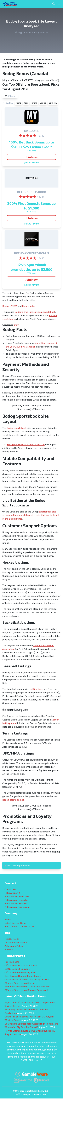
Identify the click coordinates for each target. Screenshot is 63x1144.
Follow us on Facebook (17, 896)
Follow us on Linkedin (16, 899)
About (8, 919)
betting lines (36, 688)
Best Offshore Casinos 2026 (19, 926)
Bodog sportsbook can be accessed (26, 444)
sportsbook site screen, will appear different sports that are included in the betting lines (30, 515)
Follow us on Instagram (17, 907)
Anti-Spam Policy (14, 945)
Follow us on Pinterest (17, 903)
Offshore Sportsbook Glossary (21, 983)
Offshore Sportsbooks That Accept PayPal (27, 979)
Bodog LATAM (9, 305)
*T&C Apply (31, 150)
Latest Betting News (15, 922)
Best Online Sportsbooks (18, 865)
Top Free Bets (12, 961)
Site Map (9, 949)
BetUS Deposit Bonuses (17, 968)
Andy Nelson (41, 32)
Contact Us (10, 889)
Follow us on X (12, 892)
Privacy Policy (12, 938)
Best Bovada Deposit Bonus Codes (23, 975)
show (16, 324)
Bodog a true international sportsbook (35, 311)
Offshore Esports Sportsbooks (21, 965)
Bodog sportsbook (17, 427)
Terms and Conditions (16, 942)
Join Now (31, 157)
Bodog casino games (13, 799)
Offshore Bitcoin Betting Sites (20, 972)
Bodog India (28, 305)
